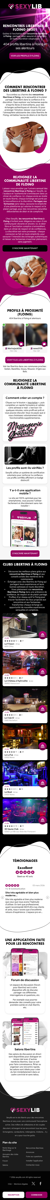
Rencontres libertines (34, 1148)
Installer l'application (34, 1161)
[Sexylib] (33, 1184)
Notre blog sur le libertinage (9, 1149)
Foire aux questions (34, 1156)
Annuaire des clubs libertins (10, 1155)
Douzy (23, 369)
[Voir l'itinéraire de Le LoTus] (42, 746)
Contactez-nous (32, 1165)
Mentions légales (21, 1184)
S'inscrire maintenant (25, 248)
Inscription (13, 1195)
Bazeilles (15, 369)
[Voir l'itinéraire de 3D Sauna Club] (42, 820)
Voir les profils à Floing (25, 56)
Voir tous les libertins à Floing (25, 360)
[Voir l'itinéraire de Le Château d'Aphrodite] (42, 672)
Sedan (7, 369)
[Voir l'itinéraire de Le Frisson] (42, 635)
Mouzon (31, 369)
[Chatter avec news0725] (44, 344)
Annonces (30, 1152)
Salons (5, 1165)
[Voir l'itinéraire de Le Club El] (42, 709)
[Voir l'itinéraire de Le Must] (42, 783)
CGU (10, 1184)
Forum (5, 1161)
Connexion (36, 1195)
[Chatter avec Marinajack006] (21, 344)
